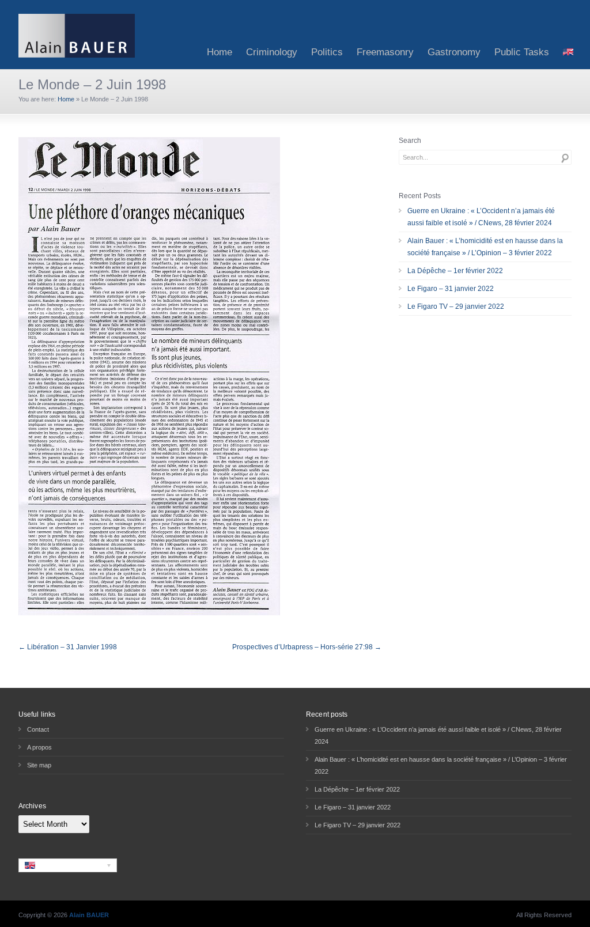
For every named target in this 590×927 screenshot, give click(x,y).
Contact (38, 729)
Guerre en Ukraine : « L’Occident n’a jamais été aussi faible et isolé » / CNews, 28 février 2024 (481, 217)
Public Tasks (521, 52)
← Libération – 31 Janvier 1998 (67, 647)
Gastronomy (454, 52)
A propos (39, 747)
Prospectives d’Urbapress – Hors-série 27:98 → (306, 647)
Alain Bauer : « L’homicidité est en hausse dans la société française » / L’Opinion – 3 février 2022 (485, 247)
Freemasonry (385, 52)
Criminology (271, 52)
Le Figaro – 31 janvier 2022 (450, 289)
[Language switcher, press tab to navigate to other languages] (67, 865)
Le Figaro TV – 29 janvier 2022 (455, 306)
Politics (327, 52)
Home (219, 52)
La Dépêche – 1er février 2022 (455, 271)
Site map (39, 765)
